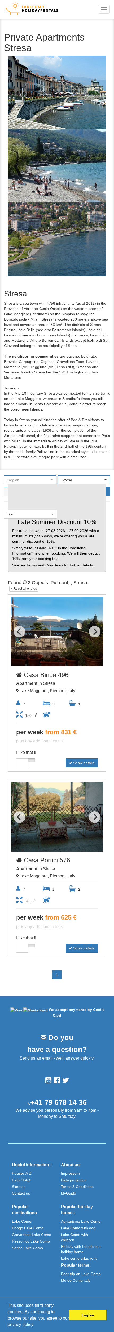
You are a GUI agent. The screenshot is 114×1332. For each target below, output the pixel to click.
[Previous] (19, 631)
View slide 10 (88, 665)
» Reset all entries (24, 589)
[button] (35, 1325)
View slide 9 (81, 665)
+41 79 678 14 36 (58, 1102)
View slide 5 (53, 665)
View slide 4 (46, 665)
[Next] (94, 631)
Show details (83, 763)
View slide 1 (26, 665)
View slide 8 (74, 665)
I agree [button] (88, 1315)
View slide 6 (60, 665)
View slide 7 (67, 665)
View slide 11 (91, 850)
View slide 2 (33, 665)
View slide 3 (39, 665)
